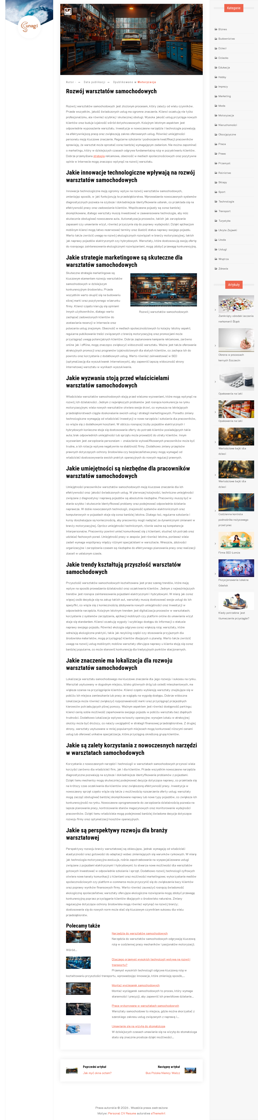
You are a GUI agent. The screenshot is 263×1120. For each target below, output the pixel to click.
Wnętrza (224, 259)
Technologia (226, 201)
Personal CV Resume (122, 1113)
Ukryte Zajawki (228, 230)
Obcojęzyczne (227, 134)
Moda (222, 105)
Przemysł (224, 163)
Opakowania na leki (230, 393)
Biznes (223, 29)
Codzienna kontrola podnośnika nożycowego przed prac (233, 519)
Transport (225, 211)
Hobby (222, 77)
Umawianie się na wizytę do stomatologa (138, 1026)
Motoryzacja (147, 82)
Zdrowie (223, 268)
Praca (222, 144)
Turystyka (224, 220)
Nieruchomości (228, 125)
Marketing (225, 96)
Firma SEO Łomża (229, 552)
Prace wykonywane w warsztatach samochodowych (145, 1005)
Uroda (222, 239)
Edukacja (224, 67)
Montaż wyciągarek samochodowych (136, 985)
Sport (222, 192)
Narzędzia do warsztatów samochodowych (140, 933)
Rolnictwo (225, 173)
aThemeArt (158, 1113)
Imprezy (223, 86)
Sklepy (223, 182)
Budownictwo (227, 38)
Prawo (222, 153)
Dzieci (222, 48)
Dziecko (223, 58)
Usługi (223, 249)
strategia (99, 156)
